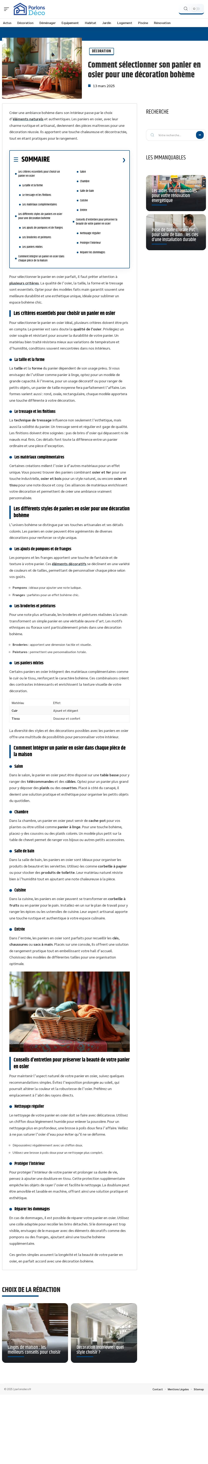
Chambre (85, 181)
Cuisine (84, 200)
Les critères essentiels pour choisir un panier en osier (39, 173)
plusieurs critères (24, 283)
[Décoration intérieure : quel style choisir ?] (104, 1333)
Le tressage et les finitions (36, 195)
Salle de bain (87, 191)
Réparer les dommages (92, 252)
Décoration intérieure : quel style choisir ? (100, 1350)
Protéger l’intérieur (90, 242)
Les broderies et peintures (36, 237)
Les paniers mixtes (32, 247)
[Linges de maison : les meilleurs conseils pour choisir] (35, 1333)
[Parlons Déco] (29, 9)
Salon (83, 171)
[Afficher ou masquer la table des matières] (88, 159)
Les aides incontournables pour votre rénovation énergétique (174, 195)
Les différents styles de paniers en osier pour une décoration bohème (40, 216)
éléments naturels (28, 118)
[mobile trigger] (7, 9)
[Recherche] (185, 8)
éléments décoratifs (69, 563)
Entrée (83, 210)
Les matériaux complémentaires (39, 204)
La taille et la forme (32, 185)
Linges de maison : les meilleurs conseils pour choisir (34, 1350)
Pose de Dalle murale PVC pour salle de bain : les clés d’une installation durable (175, 234)
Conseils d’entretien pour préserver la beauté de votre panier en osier (96, 221)
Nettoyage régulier (90, 233)
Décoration (101, 51)
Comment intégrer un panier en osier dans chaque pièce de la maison (41, 258)
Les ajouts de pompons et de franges (42, 227)
